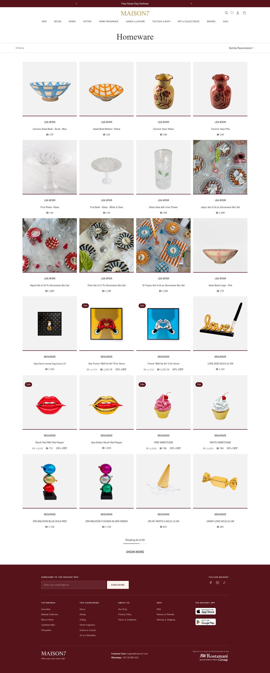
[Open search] (226, 12)
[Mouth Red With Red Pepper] (49, 402)
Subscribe (118, 585)
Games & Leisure (88, 630)
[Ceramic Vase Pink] (220, 89)
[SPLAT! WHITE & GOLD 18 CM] (163, 481)
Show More (135, 551)
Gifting (83, 620)
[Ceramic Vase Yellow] (163, 89)
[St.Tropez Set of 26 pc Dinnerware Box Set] (163, 245)
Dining (82, 614)
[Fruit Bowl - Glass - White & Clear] (106, 167)
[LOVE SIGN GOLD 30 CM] (220, 323)
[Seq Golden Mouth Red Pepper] (106, 402)
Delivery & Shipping (166, 620)
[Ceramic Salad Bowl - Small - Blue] (49, 89)
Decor (82, 609)
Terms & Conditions (127, 620)
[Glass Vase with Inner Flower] (163, 167)
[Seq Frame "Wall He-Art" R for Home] (106, 323)
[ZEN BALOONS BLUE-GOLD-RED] (49, 481)
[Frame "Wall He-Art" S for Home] (163, 323)
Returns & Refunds (165, 614)
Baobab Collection (49, 614)
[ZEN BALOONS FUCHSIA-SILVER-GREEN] (106, 481)
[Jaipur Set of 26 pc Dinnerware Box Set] (220, 167)
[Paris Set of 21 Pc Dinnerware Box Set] (106, 245)
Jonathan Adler (48, 625)
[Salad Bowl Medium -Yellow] (106, 89)
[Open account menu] (238, 12)
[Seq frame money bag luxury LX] (49, 323)
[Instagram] (217, 582)
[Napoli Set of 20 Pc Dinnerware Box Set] (49, 245)
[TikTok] (224, 582)
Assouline (45, 609)
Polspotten (46, 630)
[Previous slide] (76, 3)
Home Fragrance (87, 625)
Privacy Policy (125, 614)
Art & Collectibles (88, 635)
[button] (241, 47)
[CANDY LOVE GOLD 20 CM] (220, 481)
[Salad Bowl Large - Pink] (220, 245)
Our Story (122, 609)
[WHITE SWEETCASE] (220, 402)
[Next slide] (191, 3)
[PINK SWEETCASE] (163, 402)
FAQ (159, 609)
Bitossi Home (47, 620)
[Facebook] (210, 582)
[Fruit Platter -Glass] (49, 167)
